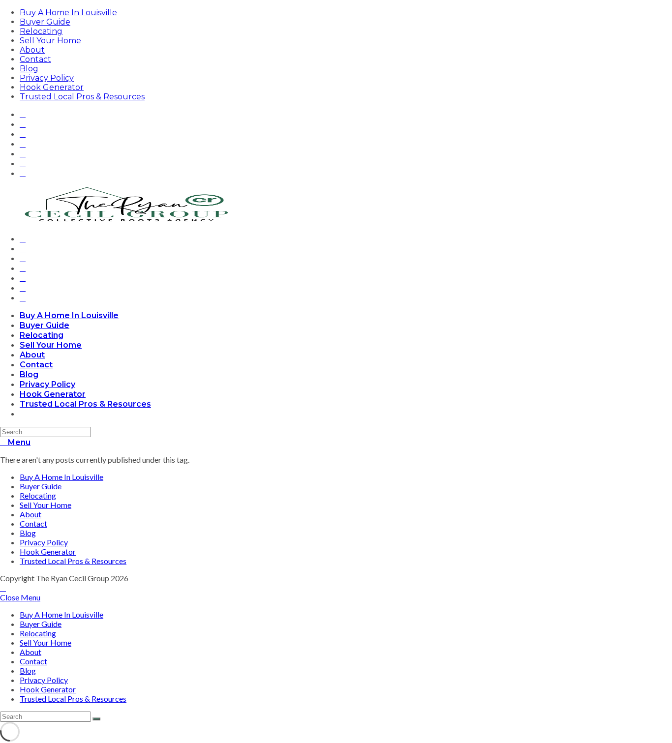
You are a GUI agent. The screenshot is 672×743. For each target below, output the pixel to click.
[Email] (23, 173)
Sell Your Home (50, 40)
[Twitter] (23, 114)
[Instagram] (23, 143)
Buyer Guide (45, 22)
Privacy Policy (47, 78)
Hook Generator (52, 87)
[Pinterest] (23, 133)
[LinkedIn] (23, 153)
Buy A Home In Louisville (68, 12)
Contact (35, 59)
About (32, 50)
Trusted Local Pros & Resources (82, 96)
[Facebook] (23, 123)
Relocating (41, 31)
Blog (29, 68)
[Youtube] (23, 163)
